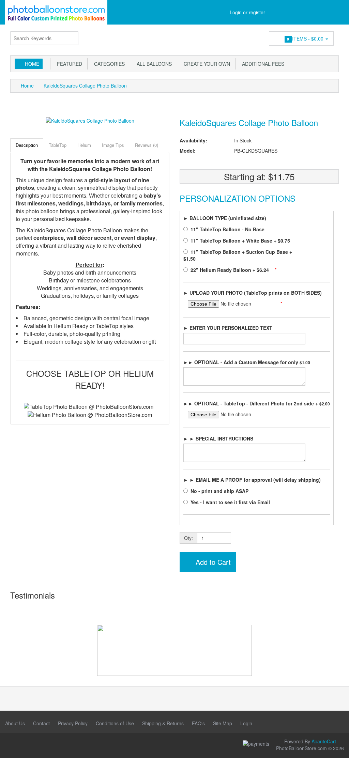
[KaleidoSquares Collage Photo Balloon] (90, 120)
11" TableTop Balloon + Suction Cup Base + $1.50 (237, 255)
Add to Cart (212, 562)
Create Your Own (205, 63)
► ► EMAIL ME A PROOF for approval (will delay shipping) (252, 479)
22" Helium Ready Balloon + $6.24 (230, 269)
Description (27, 145)
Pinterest (41, 745)
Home (32, 63)
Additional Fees (261, 63)
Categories (108, 63)
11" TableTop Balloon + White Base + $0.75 (241, 240)
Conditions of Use (115, 723)
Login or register (247, 12)
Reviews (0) (146, 145)
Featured (68, 63)
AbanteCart (324, 741)
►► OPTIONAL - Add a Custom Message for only (246, 362)
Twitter (56, 745)
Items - (306, 38)
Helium (84, 145)
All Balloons (153, 63)
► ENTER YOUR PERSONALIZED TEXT (227, 327)
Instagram (25, 745)
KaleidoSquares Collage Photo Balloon (85, 85)
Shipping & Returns (163, 723)
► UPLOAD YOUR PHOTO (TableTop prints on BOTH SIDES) (252, 292)
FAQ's (198, 723)
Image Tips (113, 145)
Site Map (222, 723)
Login (246, 723)
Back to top (337, 747)
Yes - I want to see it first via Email (231, 502)
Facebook (10, 745)
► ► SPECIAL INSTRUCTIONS (218, 438)
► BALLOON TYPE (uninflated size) (224, 218)
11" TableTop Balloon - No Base (228, 229)
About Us (15, 723)
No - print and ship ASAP (220, 491)
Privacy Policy (73, 723)
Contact (41, 723)
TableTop (57, 145)
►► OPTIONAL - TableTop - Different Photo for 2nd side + (256, 403)
